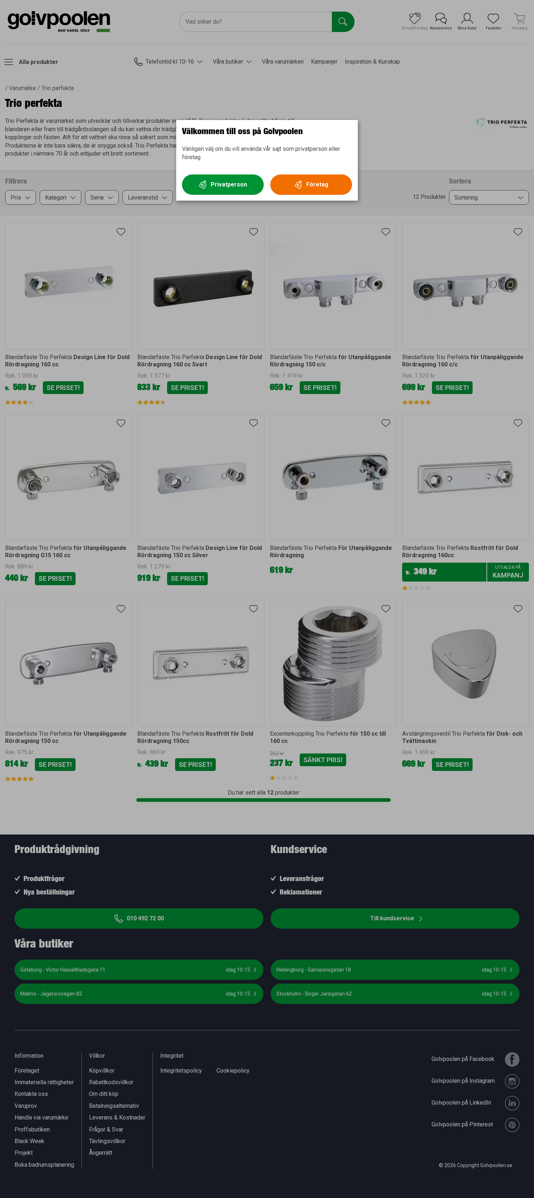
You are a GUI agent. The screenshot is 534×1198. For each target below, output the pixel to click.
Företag (317, 184)
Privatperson (229, 184)
